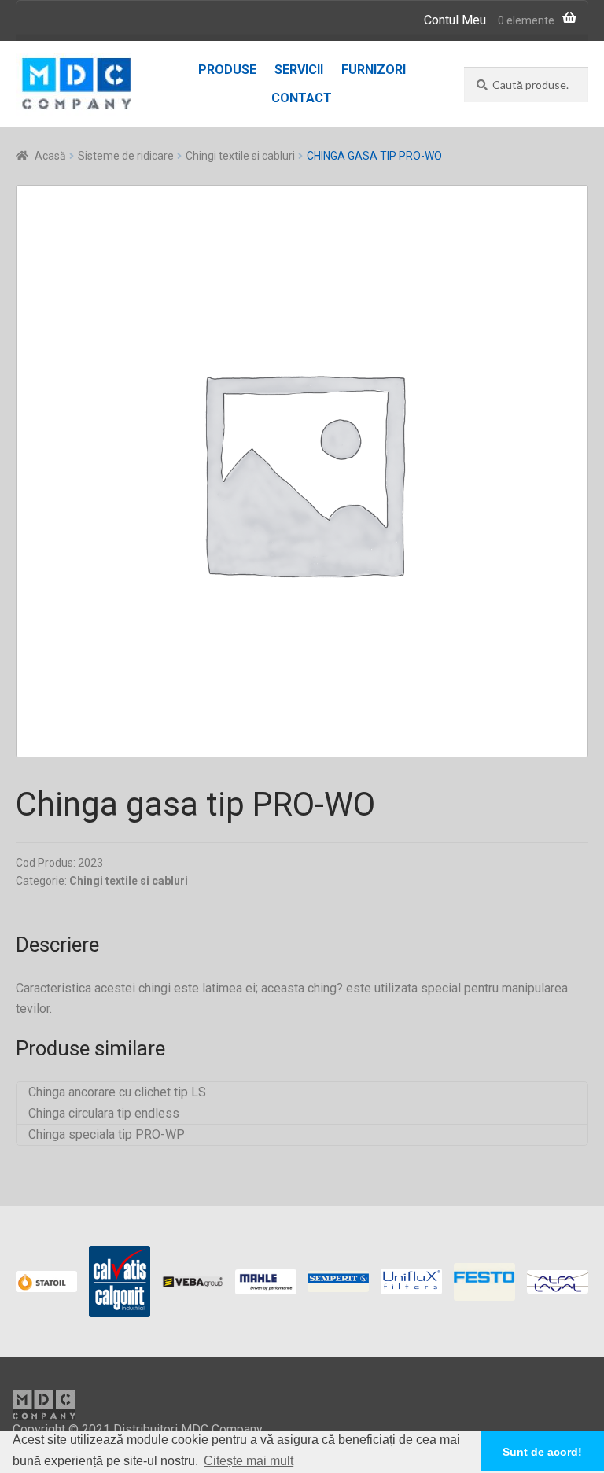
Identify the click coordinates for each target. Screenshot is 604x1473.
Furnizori (373, 69)
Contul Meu (455, 20)
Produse (227, 69)
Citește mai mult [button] (248, 1460)
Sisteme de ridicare (126, 155)
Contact (301, 97)
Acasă (50, 155)
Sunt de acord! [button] (542, 1451)
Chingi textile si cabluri (240, 155)
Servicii (298, 69)
